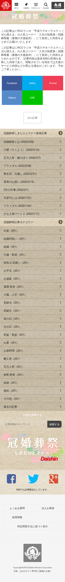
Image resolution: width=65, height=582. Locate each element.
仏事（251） (11, 342)
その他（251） (12, 398)
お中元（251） (12, 270)
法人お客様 (48, 508)
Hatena (12, 97)
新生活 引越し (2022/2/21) (20, 173)
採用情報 (17, 517)
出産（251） (11, 230)
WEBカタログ (35, 8)
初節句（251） (12, 302)
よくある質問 (17, 508)
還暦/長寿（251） (14, 286)
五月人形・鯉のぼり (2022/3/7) (22, 157)
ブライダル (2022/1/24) (17, 205)
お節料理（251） (14, 350)
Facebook (12, 83)
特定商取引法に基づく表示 (32, 526)
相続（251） (11, 390)
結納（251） (11, 382)
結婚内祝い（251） (15, 238)
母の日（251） (12, 318)
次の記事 (32, 117)
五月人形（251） (14, 366)
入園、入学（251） (15, 294)
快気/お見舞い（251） (17, 262)
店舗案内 (26, 8)
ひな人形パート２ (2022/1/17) (21, 213)
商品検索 (46, 8)
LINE (32, 97)
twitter (32, 83)
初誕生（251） (12, 310)
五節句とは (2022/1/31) (17, 197)
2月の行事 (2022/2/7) (16, 189)
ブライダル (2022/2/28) (17, 165)
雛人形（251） (12, 358)
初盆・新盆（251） (15, 334)
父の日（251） (12, 326)
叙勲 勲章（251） (14, 374)
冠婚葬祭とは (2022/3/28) (19, 141)
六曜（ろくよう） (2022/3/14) (21, 149)
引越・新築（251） (15, 254)
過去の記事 (10, 406)
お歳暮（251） (12, 278)
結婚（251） (11, 246)
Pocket (53, 83)
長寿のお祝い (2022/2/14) (19, 181)
